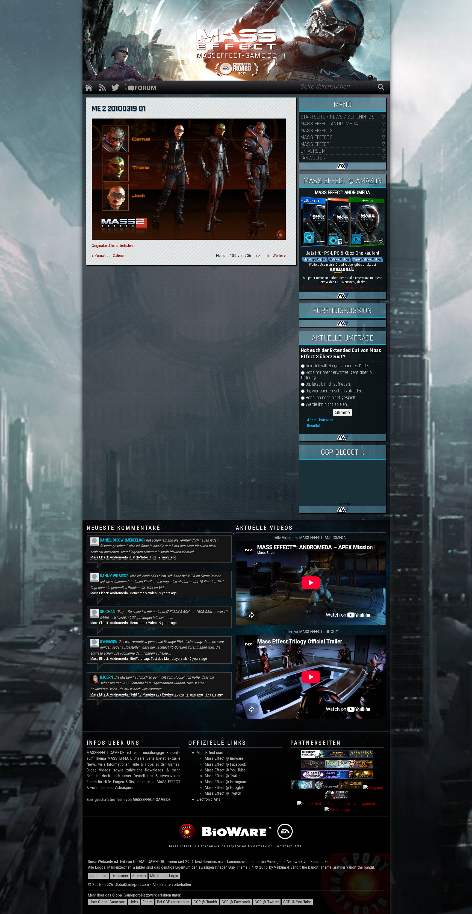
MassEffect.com (210, 752)
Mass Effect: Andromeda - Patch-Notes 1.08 (123, 557)
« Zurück (262, 255)
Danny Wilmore (114, 575)
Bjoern (106, 677)
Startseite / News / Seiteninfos (337, 117)
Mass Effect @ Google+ (224, 787)
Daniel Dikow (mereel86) (122, 540)
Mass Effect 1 (316, 144)
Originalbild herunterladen (112, 245)
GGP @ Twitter (267, 902)
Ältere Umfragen (320, 420)
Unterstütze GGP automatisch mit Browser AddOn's (342, 287)
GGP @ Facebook (236, 902)
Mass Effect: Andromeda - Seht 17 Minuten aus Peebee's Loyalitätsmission (146, 694)
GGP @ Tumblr (205, 902)
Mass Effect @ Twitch (223, 793)
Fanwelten (313, 158)
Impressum (98, 875)
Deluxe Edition (339, 259)
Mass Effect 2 (316, 137)
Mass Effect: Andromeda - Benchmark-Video (123, 593)
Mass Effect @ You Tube (225, 770)
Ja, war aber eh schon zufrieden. (334, 391)
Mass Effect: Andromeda (329, 123)
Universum (313, 151)
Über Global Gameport (108, 902)
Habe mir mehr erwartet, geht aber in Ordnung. (336, 375)
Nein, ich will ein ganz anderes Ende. (337, 366)
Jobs (134, 902)
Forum (148, 902)
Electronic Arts (208, 799)
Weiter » (279, 255)
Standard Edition (314, 259)
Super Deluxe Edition (367, 259)
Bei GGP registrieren (173, 902)
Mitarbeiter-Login (164, 875)
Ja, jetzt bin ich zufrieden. (328, 384)
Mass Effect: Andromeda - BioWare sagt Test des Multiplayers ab (138, 658)
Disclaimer (120, 875)
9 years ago (167, 557)
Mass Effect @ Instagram (225, 781)
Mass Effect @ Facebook (225, 764)
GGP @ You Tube (297, 902)
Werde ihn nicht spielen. (327, 404)
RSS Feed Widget (343, 503)
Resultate (314, 425)
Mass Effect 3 (316, 130)
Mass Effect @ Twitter (223, 775)
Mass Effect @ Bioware (224, 758)
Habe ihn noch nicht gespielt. (331, 398)
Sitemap (139, 875)
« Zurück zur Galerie (108, 255)
